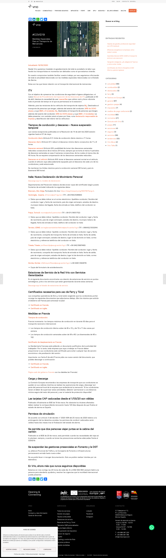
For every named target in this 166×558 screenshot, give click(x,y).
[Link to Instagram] (31, 1)
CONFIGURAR (47, 549)
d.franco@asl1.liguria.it (54, 195)
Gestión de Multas (63, 545)
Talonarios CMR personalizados (67, 525)
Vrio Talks (111, 145)
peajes (110, 125)
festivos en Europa (114, 97)
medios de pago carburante (118, 111)
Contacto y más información (37, 513)
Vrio (113, 1)
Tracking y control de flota (66, 539)
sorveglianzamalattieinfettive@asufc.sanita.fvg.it (59, 227)
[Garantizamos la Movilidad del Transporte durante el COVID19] (1, 279)
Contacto (125, 1)
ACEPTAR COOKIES (11, 549)
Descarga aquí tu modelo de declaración (44, 181)
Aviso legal (42, 554)
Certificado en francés (40, 305)
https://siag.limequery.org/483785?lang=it (77, 191)
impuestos (111, 108)
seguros (110, 132)
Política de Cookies (35, 538)
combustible (112, 87)
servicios (110, 135)
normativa (111, 118)
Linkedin (89, 511)
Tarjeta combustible (64, 517)
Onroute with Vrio (114, 121)
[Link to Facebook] (28, 1)
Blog (118, 1)
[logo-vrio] (33, 6)
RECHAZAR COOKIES (29, 549)
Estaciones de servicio (65, 519)
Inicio (30, 511)
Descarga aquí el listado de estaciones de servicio (48, 285)
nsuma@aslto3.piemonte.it (51, 213)
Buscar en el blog (112, 21)
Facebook (89, 514)
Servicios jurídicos (63, 542)
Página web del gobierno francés (41, 372)
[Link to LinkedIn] (34, 1)
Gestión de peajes (63, 514)
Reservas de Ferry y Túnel (66, 522)
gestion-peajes (113, 104)
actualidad (111, 84)
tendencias (111, 138)
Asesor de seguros (63, 534)
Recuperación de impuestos (67, 531)
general (110, 101)
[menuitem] (113, 1)
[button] (151, 527)
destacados (112, 91)
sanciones (111, 128)
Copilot (59, 537)
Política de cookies (19, 554)
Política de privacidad (32, 554)
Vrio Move (111, 142)
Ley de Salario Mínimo (64, 528)
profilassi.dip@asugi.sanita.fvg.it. (53, 245)
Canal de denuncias (35, 515)
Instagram (89, 517)
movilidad (111, 115)
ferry (109, 94)
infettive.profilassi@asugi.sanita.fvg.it (55, 263)
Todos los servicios (63, 511)
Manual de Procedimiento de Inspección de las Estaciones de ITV (59, 97)
